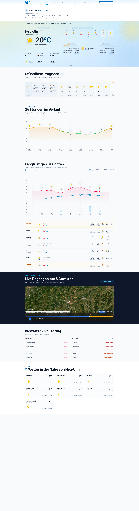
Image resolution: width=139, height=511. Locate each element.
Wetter (47, 3)
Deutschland (33, 7)
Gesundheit (67, 3)
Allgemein (87, 3)
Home (26, 7)
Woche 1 (91, 169)
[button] (28, 89)
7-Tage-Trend (67, 27)
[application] (69, 134)
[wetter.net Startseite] (31, 2)
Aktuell (56, 3)
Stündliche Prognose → (86, 27)
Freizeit (77, 3)
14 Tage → (75, 27)
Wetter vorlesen (44, 27)
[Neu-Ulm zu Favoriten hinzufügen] (41, 31)
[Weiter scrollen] (112, 90)
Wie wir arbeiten (74, 170)
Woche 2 (97, 169)
